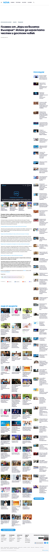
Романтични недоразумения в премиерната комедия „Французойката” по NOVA (16, 523)
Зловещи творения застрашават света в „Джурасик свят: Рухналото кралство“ (27, 469)
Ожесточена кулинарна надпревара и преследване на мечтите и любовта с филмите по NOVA (16, 469)
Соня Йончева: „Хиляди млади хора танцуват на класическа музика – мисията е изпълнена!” (16, 430)
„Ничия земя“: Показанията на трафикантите (26, 507)
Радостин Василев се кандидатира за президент (43, 253)
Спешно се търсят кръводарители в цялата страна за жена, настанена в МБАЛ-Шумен (43, 170)
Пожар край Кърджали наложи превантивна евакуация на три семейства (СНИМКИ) (43, 187)
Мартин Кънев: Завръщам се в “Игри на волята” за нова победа (16, 359)
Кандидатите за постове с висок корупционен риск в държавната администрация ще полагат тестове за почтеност (43, 347)
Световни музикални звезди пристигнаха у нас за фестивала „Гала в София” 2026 (27, 429)
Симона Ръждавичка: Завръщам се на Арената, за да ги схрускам (27, 417)
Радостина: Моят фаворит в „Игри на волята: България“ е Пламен (15, 233)
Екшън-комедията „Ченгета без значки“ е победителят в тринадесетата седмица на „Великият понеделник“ (16, 403)
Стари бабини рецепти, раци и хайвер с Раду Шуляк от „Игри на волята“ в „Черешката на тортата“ (5, 456)
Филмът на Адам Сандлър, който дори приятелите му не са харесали (43, 77)
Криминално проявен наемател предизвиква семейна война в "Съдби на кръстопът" (16, 509)
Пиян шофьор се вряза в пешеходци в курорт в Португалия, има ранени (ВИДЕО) (43, 469)
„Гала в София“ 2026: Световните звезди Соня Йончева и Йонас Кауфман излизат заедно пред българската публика (5, 317)
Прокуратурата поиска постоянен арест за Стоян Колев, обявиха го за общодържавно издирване (43, 196)
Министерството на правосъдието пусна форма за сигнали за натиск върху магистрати (43, 315)
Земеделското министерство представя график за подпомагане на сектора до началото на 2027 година (43, 115)
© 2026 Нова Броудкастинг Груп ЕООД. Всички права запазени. (8, 550)
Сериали (18, 539)
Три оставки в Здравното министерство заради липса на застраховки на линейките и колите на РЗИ (43, 381)
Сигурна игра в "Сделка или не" (15, 442)
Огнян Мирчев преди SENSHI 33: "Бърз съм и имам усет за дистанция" (16, 417)
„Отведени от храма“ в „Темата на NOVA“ (5, 373)
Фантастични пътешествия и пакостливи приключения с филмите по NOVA (15, 345)
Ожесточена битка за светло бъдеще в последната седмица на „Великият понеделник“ (27, 346)
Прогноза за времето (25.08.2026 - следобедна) (42, 324)
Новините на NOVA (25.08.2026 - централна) (43, 163)
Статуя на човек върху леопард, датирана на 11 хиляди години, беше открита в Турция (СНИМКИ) (43, 105)
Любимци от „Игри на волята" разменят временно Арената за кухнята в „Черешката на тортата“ (5, 332)
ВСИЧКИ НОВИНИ (39, 498)
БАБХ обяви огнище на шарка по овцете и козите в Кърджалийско (43, 246)
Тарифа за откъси (20, 547)
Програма (18, 2)
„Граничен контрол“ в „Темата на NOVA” (16, 373)
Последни (3, 536)
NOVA (24, 270)
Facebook (3, 271)
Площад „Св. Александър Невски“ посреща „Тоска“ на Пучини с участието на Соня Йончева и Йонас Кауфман (5, 346)
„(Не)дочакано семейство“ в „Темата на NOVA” (4, 507)
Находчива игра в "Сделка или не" (26, 386)
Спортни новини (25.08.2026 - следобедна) (42, 339)
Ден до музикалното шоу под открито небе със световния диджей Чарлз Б (5, 495)
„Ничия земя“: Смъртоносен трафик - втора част (27, 358)
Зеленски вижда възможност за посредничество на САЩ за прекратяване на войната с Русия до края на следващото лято (43, 411)
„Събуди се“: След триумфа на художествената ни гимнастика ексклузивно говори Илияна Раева (27, 456)
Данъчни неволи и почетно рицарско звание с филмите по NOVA (27, 522)
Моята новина (3, 539)
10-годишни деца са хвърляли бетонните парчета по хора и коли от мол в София (43, 446)
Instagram (8, 271)
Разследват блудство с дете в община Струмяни (43, 461)
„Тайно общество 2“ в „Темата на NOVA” (16, 481)
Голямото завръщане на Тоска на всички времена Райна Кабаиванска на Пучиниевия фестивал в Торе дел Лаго (5, 360)
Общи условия (32, 547)
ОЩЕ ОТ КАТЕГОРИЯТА (8, 529)
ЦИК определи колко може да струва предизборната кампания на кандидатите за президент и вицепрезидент (43, 489)
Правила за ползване (3, 548)
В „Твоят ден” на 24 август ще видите (16, 453)
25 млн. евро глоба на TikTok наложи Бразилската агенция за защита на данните (43, 231)
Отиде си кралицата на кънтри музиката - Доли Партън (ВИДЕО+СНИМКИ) (43, 132)
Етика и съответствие (10, 548)
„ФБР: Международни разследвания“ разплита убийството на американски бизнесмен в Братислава (16, 388)
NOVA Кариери (27, 540)
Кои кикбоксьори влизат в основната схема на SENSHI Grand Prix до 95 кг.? (27, 495)
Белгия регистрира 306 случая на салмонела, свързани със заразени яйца (43, 213)
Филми (18, 541)
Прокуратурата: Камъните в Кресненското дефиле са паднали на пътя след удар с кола (43, 306)
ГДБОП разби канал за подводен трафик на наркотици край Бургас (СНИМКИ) (43, 331)
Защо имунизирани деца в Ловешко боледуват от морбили (43, 178)
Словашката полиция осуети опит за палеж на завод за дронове (43, 267)
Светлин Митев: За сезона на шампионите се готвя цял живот (16, 331)
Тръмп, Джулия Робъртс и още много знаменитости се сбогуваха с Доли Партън (43, 86)
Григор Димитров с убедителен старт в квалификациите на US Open (43, 124)
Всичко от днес (4, 538)
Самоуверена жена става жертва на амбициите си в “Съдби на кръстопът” (27, 374)
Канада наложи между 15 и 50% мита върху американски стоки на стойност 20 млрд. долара (43, 222)
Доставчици (25, 547)
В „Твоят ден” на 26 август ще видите (16, 315)
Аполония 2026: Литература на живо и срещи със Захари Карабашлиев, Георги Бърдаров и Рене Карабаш (5, 430)
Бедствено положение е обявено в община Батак (43, 239)
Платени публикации (16, 548)
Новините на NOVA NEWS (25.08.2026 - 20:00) (43, 147)
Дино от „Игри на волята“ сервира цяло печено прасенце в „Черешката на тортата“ (27, 316)
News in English (27, 542)
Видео (2, 541)
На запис (24, 2)
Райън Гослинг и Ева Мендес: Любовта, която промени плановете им (43, 455)
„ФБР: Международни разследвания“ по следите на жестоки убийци (5, 443)
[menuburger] (1, 2)
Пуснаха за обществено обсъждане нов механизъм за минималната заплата (42, 400)
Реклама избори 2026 (6, 547)
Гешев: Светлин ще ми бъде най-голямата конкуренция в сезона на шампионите (27, 402)
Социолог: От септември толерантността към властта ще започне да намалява (43, 155)
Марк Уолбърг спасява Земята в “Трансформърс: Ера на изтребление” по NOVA (5, 482)
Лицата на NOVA (12, 538)
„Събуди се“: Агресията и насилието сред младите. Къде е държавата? (15, 495)
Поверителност (37, 547)
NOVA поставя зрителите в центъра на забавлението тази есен (5, 387)
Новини (12, 2)
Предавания (19, 538)
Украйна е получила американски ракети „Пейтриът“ (43, 274)
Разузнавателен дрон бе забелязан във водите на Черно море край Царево (43, 205)
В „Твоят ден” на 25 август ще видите (5, 416)
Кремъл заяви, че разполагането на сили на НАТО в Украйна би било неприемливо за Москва (43, 429)
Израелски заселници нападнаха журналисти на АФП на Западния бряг (43, 391)
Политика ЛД (41, 547)
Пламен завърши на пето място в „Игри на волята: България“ (14, 226)
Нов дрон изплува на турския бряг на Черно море (43, 298)
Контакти (28, 547)
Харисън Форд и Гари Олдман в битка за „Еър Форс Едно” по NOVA (5, 522)
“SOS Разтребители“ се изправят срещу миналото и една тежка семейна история (5, 469)
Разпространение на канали (13, 547)
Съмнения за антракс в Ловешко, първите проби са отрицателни (43, 140)
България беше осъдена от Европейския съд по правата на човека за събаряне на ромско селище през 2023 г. (43, 478)
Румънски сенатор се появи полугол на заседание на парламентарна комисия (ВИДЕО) (43, 281)
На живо (30, 2)
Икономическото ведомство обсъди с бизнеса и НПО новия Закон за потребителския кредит (43, 290)
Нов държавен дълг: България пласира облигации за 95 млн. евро (43, 421)
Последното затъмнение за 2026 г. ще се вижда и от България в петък (43, 260)
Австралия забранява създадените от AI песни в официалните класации (43, 95)
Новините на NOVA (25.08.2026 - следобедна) (43, 356)
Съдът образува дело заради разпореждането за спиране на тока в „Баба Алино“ (43, 372)
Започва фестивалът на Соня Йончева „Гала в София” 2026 (27, 481)
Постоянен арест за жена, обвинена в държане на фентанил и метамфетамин (43, 438)
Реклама (2, 547)
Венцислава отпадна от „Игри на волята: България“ (12, 255)
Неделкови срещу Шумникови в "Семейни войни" (4, 401)
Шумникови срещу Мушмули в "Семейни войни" (27, 442)
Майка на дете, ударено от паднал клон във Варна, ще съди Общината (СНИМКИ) (43, 363)
